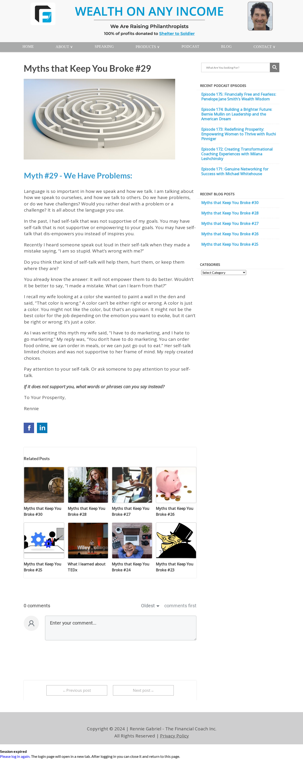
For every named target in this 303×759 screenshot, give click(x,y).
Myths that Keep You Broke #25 (229, 244)
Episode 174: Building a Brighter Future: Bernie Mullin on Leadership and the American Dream (236, 114)
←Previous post (76, 690)
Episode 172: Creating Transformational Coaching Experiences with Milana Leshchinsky (237, 153)
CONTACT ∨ (265, 47)
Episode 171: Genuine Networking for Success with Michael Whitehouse (234, 171)
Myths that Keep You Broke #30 (229, 202)
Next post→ (143, 690)
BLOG (226, 46)
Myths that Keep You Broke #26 (229, 233)
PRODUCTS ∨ (148, 47)
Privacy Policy (174, 736)
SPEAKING (104, 46)
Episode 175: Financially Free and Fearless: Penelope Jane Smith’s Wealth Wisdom (238, 97)
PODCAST (190, 46)
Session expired (13, 751)
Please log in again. (15, 756)
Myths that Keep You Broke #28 (229, 213)
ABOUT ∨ (64, 47)
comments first (180, 605)
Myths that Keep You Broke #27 (229, 223)
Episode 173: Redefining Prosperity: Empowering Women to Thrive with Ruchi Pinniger (238, 134)
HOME (28, 46)
